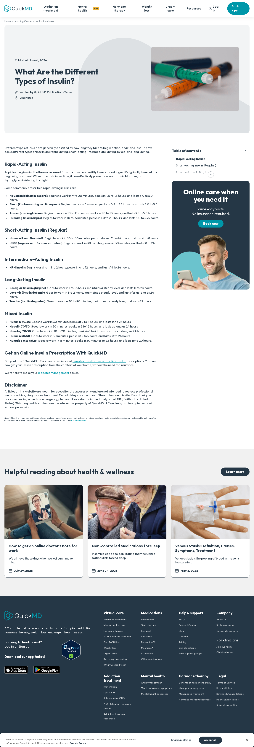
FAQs (182, 619)
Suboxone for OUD (114, 698)
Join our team (224, 646)
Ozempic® (147, 653)
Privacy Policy (224, 688)
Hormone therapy (119, 8)
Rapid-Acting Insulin (190, 159)
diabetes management (53, 373)
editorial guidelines (78, 420)
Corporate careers (227, 630)
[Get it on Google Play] (46, 670)
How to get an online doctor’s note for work (43, 548)
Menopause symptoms (191, 688)
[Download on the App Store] (16, 670)
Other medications (151, 659)
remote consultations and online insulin (99, 361)
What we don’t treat (115, 664)
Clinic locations (187, 647)
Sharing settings (181, 740)
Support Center (187, 625)
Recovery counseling (115, 659)
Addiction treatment (50, 8)
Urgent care (170, 8)
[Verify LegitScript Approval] (71, 650)
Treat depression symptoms (156, 688)
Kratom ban (110, 686)
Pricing (183, 642)
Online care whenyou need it (210, 196)
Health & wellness (44, 21)
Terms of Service (225, 682)
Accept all (210, 740)
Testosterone (148, 625)
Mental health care (114, 625)
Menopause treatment (191, 693)
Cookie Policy (78, 743)
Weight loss (147, 8)
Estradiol (146, 630)
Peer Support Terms (227, 699)
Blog (181, 630)
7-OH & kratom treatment (118, 636)
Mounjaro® (147, 647)
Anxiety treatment (151, 682)
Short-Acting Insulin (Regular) (196, 165)
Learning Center (23, 21)
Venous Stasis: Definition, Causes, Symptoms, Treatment (205, 548)
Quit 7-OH (109, 692)
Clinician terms (224, 652)
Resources (194, 8)
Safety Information (226, 705)
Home (7, 21)
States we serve (225, 625)
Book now (235, 8)
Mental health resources (154, 693)
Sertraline (146, 636)
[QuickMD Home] (18, 8)
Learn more (235, 472)
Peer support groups (190, 653)
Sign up (24, 646)
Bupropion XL (148, 642)
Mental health (88, 8)
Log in (215, 8)
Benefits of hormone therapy (195, 682)
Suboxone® (147, 619)
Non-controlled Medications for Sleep (126, 545)
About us (221, 619)
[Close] (247, 740)
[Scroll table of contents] (211, 174)
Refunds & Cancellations (230, 693)
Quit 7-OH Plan (112, 642)
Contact (183, 636)
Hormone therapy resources (194, 699)
